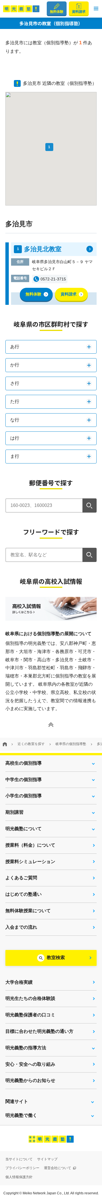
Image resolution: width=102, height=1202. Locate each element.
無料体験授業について (28, 910)
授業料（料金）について (30, 845)
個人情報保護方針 (19, 1177)
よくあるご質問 (21, 877)
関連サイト (16, 1101)
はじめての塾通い (23, 894)
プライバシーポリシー (22, 1168)
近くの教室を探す (31, 744)
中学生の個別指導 (23, 779)
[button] (96, 9)
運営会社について (58, 1168)
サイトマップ (47, 1159)
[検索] (89, 505)
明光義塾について (23, 828)
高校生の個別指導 (23, 763)
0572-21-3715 (53, 279)
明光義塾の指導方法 (25, 1047)
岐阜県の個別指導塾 (71, 744)
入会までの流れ (21, 927)
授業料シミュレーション (30, 861)
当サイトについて (19, 1159)
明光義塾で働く (21, 1115)
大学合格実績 (19, 982)
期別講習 (14, 812)
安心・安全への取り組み (30, 1064)
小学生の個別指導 (23, 795)
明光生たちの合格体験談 (30, 998)
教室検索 (56, 957)
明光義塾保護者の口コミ (30, 1014)
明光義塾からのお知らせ (30, 1080)
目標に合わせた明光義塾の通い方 (39, 1031)
